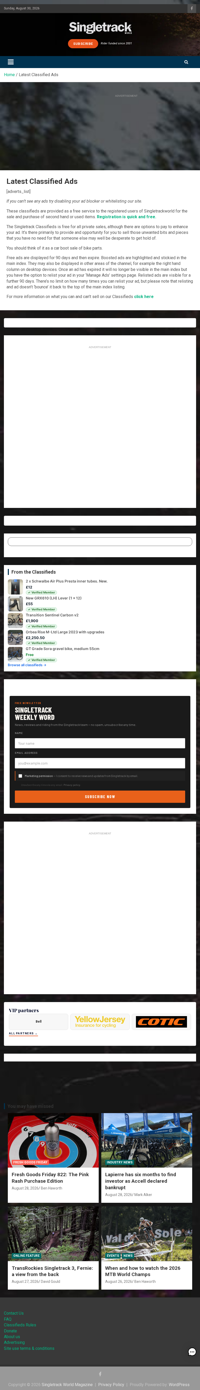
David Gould (50, 1281)
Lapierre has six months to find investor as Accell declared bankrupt (140, 1181)
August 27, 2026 (25, 1281)
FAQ (7, 1319)
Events (113, 1256)
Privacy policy (72, 784)
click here (144, 296)
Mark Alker (143, 1195)
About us (12, 1336)
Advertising (14, 1342)
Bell (38, 1021)
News (128, 1256)
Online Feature (26, 1256)
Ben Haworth (51, 1188)
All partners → (23, 1033)
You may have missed (31, 1106)
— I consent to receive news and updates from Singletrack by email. (81, 776)
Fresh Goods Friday (30, 1162)
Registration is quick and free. (126, 216)
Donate (10, 1330)
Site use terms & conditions (29, 1348)
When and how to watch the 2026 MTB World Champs (142, 1271)
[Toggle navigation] (10, 62)
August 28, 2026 (25, 1188)
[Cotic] (161, 1022)
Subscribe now (100, 796)
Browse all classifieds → (27, 665)
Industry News (120, 1162)
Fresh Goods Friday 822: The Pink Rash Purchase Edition (50, 1178)
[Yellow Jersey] (100, 1022)
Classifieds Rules (20, 1324)
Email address (26, 752)
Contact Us (14, 1313)
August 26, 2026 (118, 1281)
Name (19, 733)
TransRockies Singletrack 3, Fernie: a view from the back (52, 1271)
